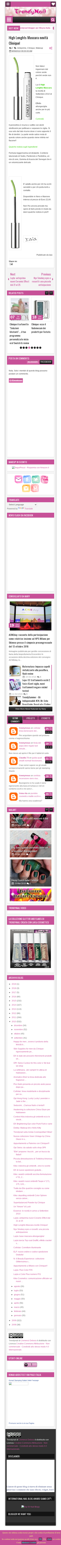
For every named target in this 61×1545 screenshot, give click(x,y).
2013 (14, 999)
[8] (40, 337)
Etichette (45, 708)
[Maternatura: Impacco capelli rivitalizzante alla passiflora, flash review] (15, 660)
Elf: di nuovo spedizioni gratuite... (28, 1160)
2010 (14, 1011)
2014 (14, 995)
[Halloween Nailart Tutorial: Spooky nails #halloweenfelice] (30, 876)
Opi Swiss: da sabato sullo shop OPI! (30, 1137)
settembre (18, 1028)
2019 (14, 974)
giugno (17, 1284)
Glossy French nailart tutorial (24, 854)
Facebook (46, 352)
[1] (21, 337)
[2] (24, 337)
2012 (14, 1003)
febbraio (18, 1301)
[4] (29, 337)
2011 (14, 1007)
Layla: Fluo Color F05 (23, 1260)
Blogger (33, 352)
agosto (17, 1276)
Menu (8, 4)
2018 (14, 978)
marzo (17, 1297)
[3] (26, 337)
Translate (29, 498)
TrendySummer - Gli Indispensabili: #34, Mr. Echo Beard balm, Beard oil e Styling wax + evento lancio (36, 692)
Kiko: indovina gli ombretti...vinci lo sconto (32, 1156)
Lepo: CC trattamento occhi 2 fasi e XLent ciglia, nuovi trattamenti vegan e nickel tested (36, 675)
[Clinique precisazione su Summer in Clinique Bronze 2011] (43, 309)
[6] (35, 337)
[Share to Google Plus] (28, 300)
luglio (16, 1280)
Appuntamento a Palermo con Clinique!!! (31, 1133)
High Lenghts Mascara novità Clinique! (28, 40)
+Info (49, 1539)
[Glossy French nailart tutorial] (30, 847)
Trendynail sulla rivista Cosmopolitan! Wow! (33, 1122)
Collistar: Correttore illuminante (27, 1237)
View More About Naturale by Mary (30, 698)
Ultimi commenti (15, 709)
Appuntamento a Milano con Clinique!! (30, 1256)
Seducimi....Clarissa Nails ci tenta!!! (29, 1095)
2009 (14, 1310)
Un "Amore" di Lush (22, 1196)
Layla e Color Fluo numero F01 (27, 1264)
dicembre (18, 1015)
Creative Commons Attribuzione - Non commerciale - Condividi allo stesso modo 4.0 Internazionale (29, 1336)
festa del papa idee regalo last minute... (30, 736)
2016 (14, 986)
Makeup (39, 48)
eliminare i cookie (29, 1542)
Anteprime (21, 48)
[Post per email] (11, 264)
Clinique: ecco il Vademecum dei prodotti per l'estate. (21, 328)
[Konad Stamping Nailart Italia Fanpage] (18, 1374)
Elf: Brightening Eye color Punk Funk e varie (33, 1113)
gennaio (18, 1305)
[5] (32, 337)
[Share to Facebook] (20, 300)
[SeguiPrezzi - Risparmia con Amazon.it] (30, 457)
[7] (37, 337)
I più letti (30, 708)
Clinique (31, 48)
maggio (17, 1289)
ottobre (17, 1023)
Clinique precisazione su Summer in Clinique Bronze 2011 (43, 328)
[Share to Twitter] (24, 300)
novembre (18, 1019)
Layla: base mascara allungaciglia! (29, 1226)
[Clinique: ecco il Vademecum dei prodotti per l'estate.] (21, 309)
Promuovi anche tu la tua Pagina (21, 1413)
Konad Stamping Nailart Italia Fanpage (24, 1370)
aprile (17, 1293)
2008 (14, 1314)
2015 (14, 990)
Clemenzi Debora (28, 1330)
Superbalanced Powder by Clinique (29, 1192)
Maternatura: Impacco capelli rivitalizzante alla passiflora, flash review (36, 659)
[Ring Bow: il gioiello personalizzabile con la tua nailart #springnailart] (30, 818)
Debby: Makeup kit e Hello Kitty (27, 1118)
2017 (14, 982)
